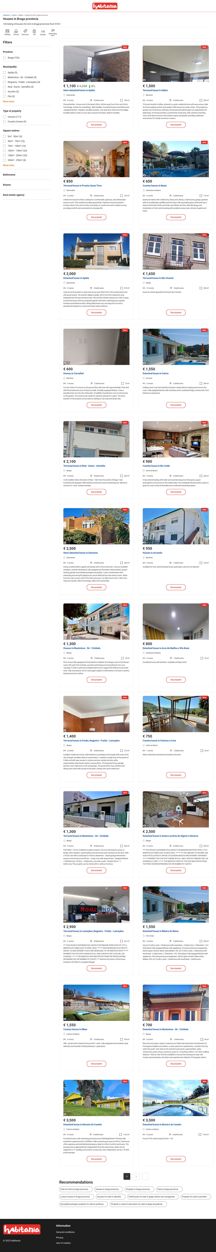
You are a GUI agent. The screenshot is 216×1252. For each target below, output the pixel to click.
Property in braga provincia (138, 1189)
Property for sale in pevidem (194, 1197)
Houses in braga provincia (107, 1189)
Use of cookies (63, 1243)
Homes (14, 15)
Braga (21, 15)
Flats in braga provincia (167, 1189)
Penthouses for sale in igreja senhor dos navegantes (152, 1197)
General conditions (65, 1232)
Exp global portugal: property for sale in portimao (82, 1204)
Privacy (59, 1237)
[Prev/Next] (65, 64)
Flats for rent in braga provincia (74, 1189)
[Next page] (145, 1176)
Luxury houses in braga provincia (75, 1197)
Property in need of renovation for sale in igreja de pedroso (136, 1204)
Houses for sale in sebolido (109, 1197)
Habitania (6, 15)
